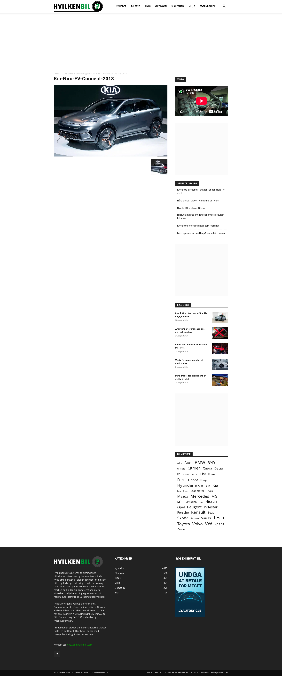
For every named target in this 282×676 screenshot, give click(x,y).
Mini (180, 501)
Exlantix (186, 474)
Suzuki (206, 518)
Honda (193, 480)
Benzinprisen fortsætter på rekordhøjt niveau (201, 233)
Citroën (194, 468)
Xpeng (219, 524)
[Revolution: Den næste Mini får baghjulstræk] (220, 317)
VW (208, 523)
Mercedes (199, 496)
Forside (57, 73)
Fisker (212, 474)
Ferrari (195, 474)
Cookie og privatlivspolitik (176, 672)
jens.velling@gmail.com (79, 644)
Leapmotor (197, 491)
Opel (181, 507)
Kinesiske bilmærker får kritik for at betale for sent (201, 191)
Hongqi (204, 480)
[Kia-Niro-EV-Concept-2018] (110, 155)
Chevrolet (181, 469)
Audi (188, 462)
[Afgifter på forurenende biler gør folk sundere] (220, 333)
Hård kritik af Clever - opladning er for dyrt (198, 200)
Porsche (183, 512)
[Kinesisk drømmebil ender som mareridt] (220, 348)
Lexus (210, 490)
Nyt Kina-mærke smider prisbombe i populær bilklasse (200, 216)
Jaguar (199, 485)
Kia (215, 485)
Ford (181, 479)
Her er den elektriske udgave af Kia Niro (82, 73)
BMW (200, 462)
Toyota (183, 524)
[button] (224, 6)
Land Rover (182, 491)
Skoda (182, 517)
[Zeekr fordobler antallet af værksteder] (220, 364)
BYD (211, 462)
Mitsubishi (191, 502)
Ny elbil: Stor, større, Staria (191, 208)
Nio (201, 501)
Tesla (218, 517)
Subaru (195, 518)
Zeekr (181, 529)
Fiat (203, 474)
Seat (211, 512)
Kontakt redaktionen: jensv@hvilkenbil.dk (209, 672)
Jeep (207, 485)
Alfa (179, 463)
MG (214, 496)
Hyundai (185, 485)
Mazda (182, 496)
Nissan (211, 501)
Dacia (218, 468)
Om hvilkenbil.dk (154, 672)
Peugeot (194, 507)
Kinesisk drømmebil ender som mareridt (198, 225)
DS (178, 474)
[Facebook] (57, 654)
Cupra (207, 468)
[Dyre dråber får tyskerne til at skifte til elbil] (220, 380)
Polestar (211, 507)
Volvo (197, 524)
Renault (198, 512)
